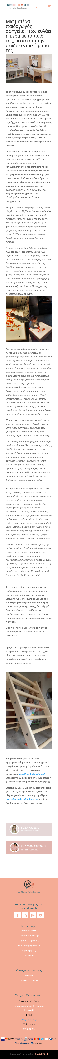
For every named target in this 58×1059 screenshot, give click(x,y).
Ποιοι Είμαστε (29, 930)
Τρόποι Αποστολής (29, 935)
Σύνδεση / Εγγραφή (29, 980)
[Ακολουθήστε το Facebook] (17, 915)
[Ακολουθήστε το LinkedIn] (25, 915)
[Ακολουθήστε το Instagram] (33, 915)
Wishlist (29, 975)
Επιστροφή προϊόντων (29, 945)
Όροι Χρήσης (29, 950)
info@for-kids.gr (29, 1019)
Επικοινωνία (29, 955)
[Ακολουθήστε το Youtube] (40, 915)
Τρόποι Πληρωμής (29, 940)
